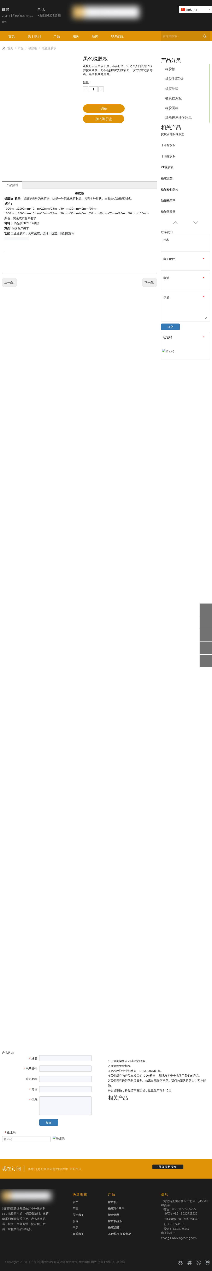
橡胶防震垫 (168, 212)
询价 (104, 108)
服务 (75, 1221)
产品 (75, 1208)
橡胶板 (170, 69)
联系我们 (78, 1234)
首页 (75, 1202)
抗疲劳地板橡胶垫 (172, 134)
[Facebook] (180, 1262)
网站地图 (84, 1262)
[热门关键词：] (205, 36)
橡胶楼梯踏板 (169, 189)
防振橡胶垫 (168, 200)
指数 (94, 1262)
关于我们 (78, 1215)
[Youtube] (207, 1262)
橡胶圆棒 (171, 108)
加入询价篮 (103, 119)
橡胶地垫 (171, 88)
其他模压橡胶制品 (178, 117)
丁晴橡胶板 (168, 156)
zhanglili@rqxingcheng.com (179, 1238)
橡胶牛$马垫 (174, 78)
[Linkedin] (189, 1262)
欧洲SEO (110, 1262)
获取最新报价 (168, 1167)
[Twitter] (198, 1262)
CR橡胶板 (167, 167)
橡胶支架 (167, 178)
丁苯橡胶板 (168, 145)
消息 (75, 1227)
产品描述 (12, 185)
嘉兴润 (120, 1262)
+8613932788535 (49, 16)
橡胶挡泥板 (173, 98)
